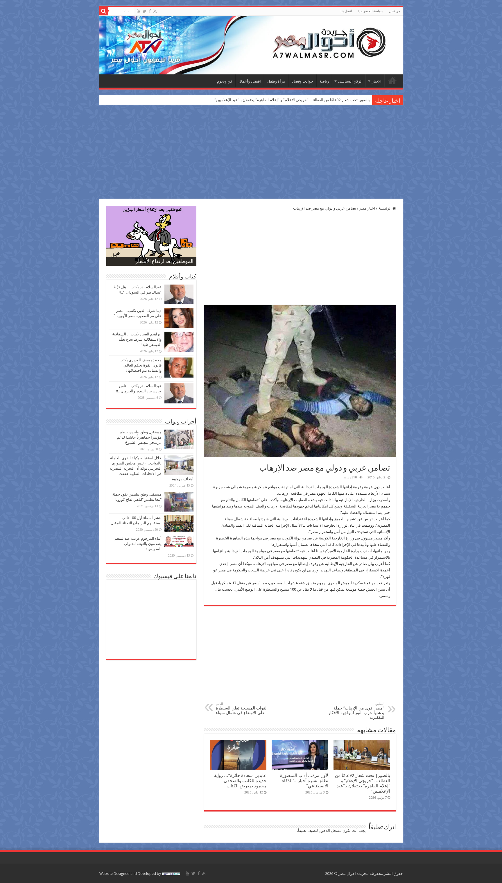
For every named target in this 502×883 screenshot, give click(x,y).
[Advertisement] (251, 152)
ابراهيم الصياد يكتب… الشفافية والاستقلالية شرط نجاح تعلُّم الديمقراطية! (137, 339)
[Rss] (155, 11)
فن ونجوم (224, 81)
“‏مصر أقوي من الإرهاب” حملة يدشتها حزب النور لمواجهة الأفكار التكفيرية (356, 711)
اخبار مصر (367, 208)
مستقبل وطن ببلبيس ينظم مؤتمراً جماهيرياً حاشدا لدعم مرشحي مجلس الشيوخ (139, 437)
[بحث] (103, 11)
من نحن (394, 11)
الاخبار (376, 81)
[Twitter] (144, 11)
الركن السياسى (350, 81)
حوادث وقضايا (302, 81)
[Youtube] (138, 11)
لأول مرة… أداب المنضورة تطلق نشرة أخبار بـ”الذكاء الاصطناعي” (304, 781)
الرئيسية (392, 80)
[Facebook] (150, 11)
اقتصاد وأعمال (250, 81)
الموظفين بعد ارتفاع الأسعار (164, 261)
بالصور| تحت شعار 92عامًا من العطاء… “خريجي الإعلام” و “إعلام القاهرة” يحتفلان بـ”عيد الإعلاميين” (292, 100)
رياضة (324, 81)
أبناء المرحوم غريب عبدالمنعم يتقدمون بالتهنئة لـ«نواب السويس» (138, 543)
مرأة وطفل (276, 81)
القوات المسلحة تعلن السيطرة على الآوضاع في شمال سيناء (242, 708)
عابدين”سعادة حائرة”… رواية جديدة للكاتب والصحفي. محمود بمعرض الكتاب (240, 781)
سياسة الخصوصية (370, 11)
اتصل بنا (346, 11)
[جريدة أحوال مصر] (251, 45)
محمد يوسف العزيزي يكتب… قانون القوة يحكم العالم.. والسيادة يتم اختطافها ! (139, 365)
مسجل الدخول (330, 830)
